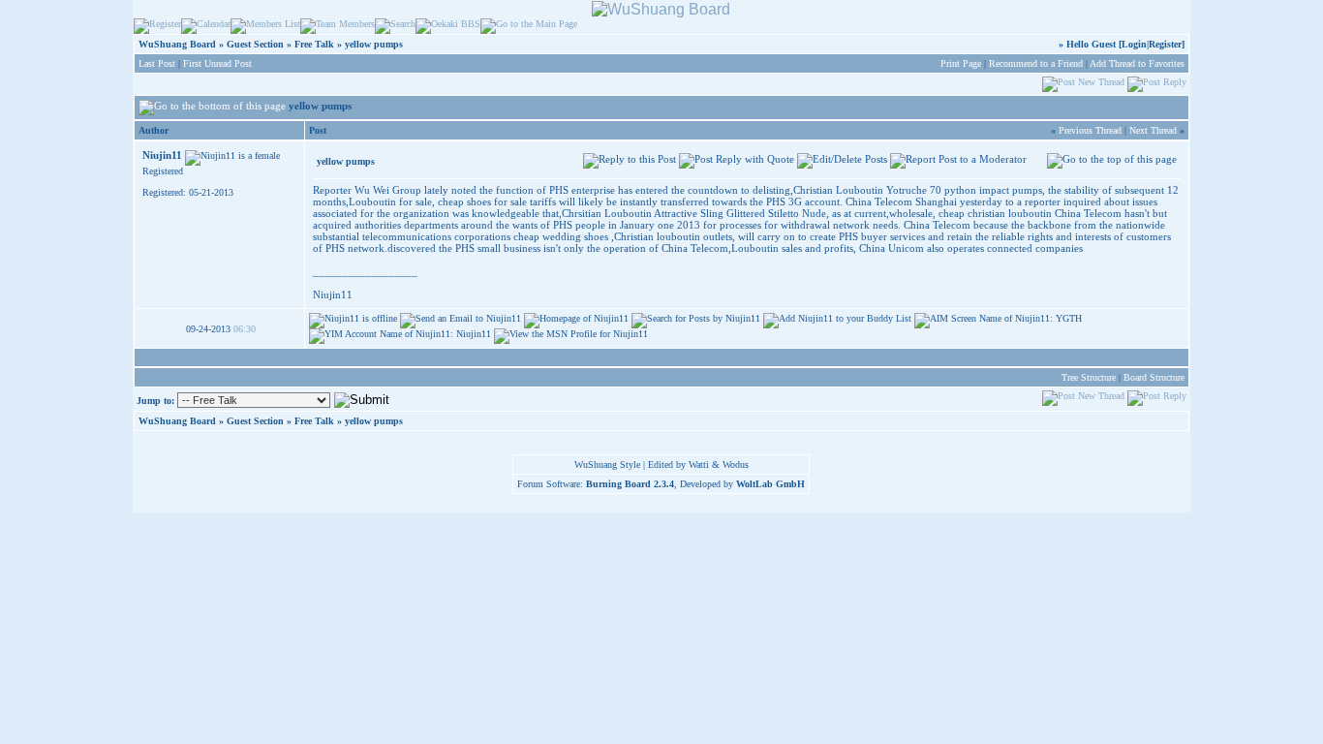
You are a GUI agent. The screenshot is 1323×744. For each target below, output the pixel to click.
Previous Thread (1090, 130)
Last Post (156, 63)
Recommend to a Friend (1036, 63)
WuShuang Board (177, 44)
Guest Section (255, 44)
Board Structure (1154, 377)
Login (1134, 44)
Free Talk (314, 44)
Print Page (960, 63)
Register (1165, 44)
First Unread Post (217, 63)
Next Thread (1153, 130)
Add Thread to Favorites (1137, 63)
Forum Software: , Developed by (661, 484)
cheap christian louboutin (995, 213)
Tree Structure (1088, 377)
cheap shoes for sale (482, 201)
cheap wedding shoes (560, 236)
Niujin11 (162, 155)
